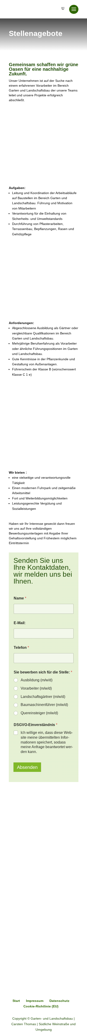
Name (20, 598)
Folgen (26, 875)
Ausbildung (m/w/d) (36, 680)
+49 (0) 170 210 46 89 (32, 906)
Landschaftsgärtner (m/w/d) (43, 697)
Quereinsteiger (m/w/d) (39, 713)
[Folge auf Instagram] (43, 875)
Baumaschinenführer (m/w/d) (44, 705)
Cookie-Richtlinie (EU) (40, 1006)
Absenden (27, 767)
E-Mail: (20, 623)
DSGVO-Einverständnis (35, 725)
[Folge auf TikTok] (12, 885)
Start (16, 1001)
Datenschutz (59, 1001)
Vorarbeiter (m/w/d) (36, 688)
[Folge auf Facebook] (12, 875)
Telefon (21, 647)
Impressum (34, 1001)
